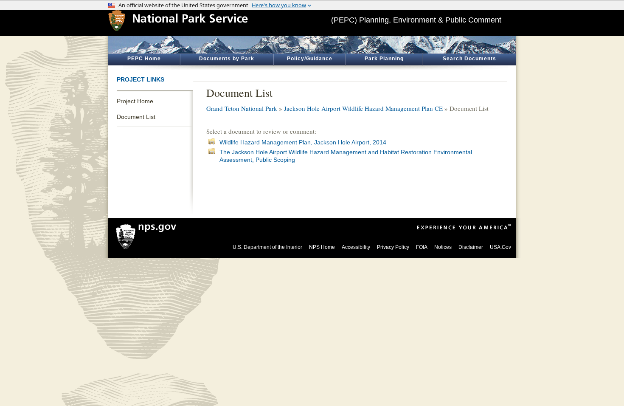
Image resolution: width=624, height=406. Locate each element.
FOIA (421, 247)
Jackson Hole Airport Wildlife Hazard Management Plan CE (363, 108)
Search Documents (469, 59)
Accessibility (356, 247)
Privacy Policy (393, 247)
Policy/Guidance (309, 59)
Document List (136, 116)
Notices (443, 247)
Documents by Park (226, 59)
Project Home (135, 101)
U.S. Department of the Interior (267, 247)
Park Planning (384, 59)
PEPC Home (144, 59)
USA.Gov (500, 247)
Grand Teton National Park (241, 108)
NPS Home (322, 247)
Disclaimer (470, 247)
